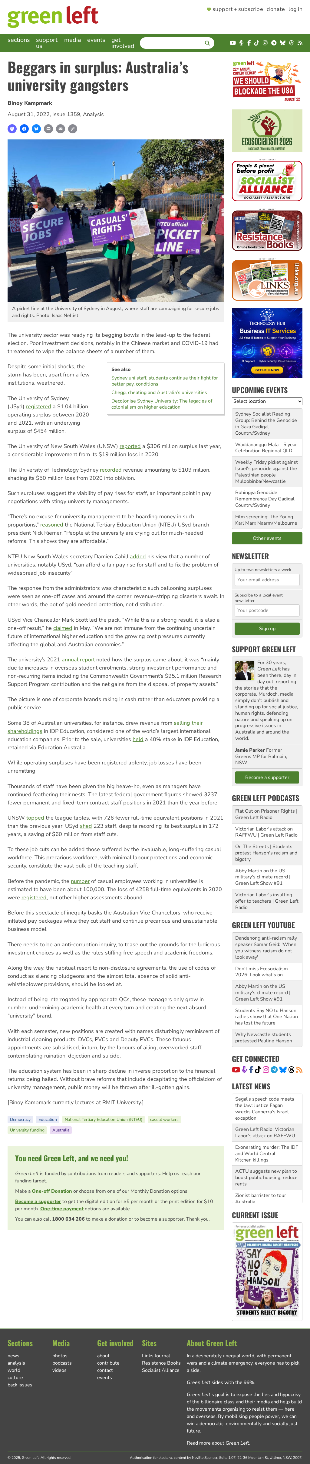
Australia (60, 1130)
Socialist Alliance (161, 1370)
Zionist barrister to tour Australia (260, 1168)
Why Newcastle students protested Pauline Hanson (263, 1037)
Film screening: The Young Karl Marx (264, 519)
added (138, 556)
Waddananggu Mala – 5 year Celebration (266, 447)
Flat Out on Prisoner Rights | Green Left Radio (266, 814)
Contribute (108, 1363)
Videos (59, 1370)
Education (47, 1119)
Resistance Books (161, 1363)
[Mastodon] (12, 128)
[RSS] (299, 1069)
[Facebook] (24, 128)
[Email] (60, 128)
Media (72, 40)
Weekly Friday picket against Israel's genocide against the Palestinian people (266, 468)
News (13, 1355)
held (138, 739)
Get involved (122, 43)
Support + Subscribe (238, 9)
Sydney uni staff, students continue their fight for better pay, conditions (164, 381)
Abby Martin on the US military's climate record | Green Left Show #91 (262, 877)
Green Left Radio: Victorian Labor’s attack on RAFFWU (265, 1102)
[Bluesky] (36, 128)
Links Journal (156, 1355)
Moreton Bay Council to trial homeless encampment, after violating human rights (265, 1189)
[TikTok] (258, 1069)
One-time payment (62, 1208)
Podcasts (62, 1363)
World (14, 1370)
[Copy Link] (72, 128)
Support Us (47, 43)
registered (38, 406)
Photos (60, 1355)
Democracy (20, 1119)
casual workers (164, 1119)
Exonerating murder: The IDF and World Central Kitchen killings (266, 1123)
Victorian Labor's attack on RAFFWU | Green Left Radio (266, 832)
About (103, 1355)
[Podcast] (244, 1069)
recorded (111, 469)
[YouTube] (236, 1069)
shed (86, 826)
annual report (78, 659)
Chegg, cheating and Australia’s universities (159, 392)
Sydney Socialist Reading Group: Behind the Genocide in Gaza (266, 420)
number (80, 881)
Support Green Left (264, 648)
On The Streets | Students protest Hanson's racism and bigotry (266, 853)
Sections (19, 40)
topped (35, 817)
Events (96, 40)
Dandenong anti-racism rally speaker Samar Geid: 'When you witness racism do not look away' (266, 947)
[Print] (48, 128)
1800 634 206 (68, 1219)
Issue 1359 (66, 114)
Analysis (93, 114)
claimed (62, 628)
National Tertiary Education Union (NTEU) (103, 1119)
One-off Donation (52, 1191)
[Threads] (291, 1069)
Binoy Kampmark (30, 103)
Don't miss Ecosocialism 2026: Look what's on (261, 971)
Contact (105, 1370)
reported (130, 446)
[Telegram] (274, 1069)
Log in (295, 9)
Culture (15, 1377)
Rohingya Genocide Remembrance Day (256, 495)
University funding (27, 1130)
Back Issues (20, 1385)
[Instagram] (266, 1069)
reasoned (51, 524)
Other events (267, 538)
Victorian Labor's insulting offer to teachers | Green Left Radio (266, 901)
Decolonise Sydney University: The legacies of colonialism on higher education (161, 404)
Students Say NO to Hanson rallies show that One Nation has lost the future (266, 1017)
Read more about (218, 1443)
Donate (276, 9)
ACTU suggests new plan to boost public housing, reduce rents (266, 1147)
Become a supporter (38, 1201)
